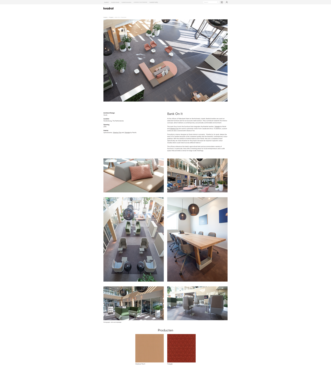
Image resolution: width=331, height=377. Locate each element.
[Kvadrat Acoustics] (126, 2)
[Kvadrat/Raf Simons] (140, 2)
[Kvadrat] (106, 2)
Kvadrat (105, 17)
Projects (111, 17)
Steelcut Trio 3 (140, 364)
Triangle (170, 364)
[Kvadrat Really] (154, 2)
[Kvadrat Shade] (115, 2)
